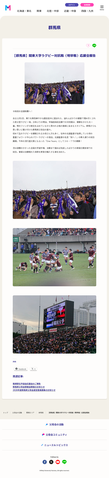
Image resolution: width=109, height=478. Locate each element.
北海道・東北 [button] (24, 11)
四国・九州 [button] (87, 11)
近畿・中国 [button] (70, 11)
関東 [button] (39, 11)
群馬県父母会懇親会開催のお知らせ (29, 386)
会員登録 (87, 5)
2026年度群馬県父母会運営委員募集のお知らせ (34, 390)
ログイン (72, 5)
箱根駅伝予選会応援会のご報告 (27, 383)
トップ (5, 412)
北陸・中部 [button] (53, 11)
